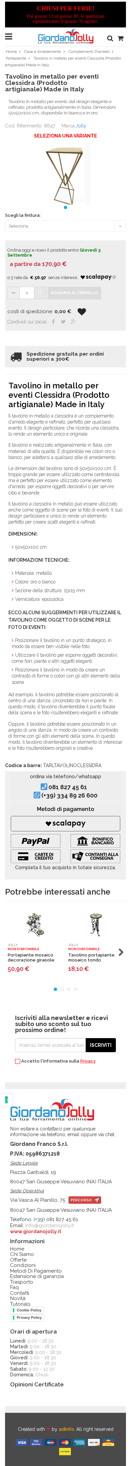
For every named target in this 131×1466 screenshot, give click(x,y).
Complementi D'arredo (89, 51)
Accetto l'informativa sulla (58, 1061)
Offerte (18, 1260)
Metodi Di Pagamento (36, 1271)
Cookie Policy (29, 1310)
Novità (18, 1298)
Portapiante (16, 58)
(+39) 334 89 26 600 (69, 795)
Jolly (81, 125)
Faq (14, 1287)
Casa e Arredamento (42, 51)
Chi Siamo (22, 1254)
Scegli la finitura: (23, 215)
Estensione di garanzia (37, 1276)
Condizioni (23, 1265)
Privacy (88, 1061)
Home (11, 51)
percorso (82, 1200)
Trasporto (21, 1282)
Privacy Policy (29, 1317)
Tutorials (20, 1304)
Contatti (19, 1293)
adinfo (66, 1429)
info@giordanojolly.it (49, 1225)
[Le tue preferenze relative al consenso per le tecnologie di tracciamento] (6, 1099)
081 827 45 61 (67, 787)
